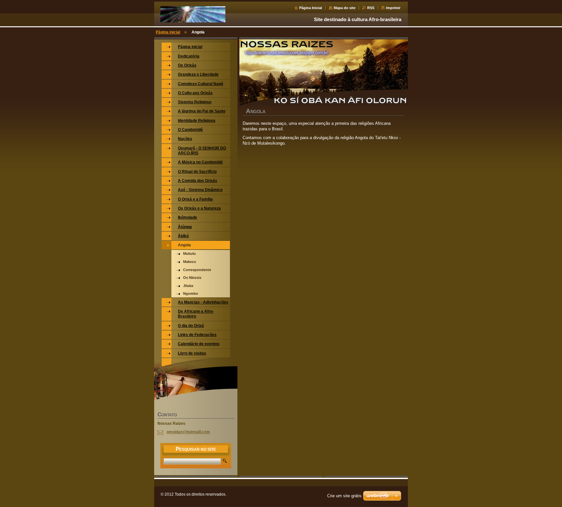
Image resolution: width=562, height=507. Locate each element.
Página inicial (168, 32)
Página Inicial (310, 8)
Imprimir (393, 8)
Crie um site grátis (344, 495)
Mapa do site (344, 8)
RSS (370, 8)
